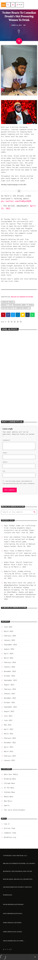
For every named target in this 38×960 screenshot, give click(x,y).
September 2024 (10, 645)
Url (4, 471)
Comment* (6, 440)
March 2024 (8, 658)
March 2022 (8, 734)
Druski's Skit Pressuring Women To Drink (17, 305)
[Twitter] (7, 949)
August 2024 (9, 649)
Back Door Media (9, 399)
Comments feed (10, 833)
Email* (5, 462)
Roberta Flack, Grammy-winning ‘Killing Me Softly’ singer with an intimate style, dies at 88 (19, 573)
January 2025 (9, 640)
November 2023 (10, 671)
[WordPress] (5, 949)
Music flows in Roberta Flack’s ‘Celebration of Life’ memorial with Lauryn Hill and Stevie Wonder (20, 553)
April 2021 (8, 747)
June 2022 (8, 720)
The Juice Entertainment (14, 810)
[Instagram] (9, 949)
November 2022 (10, 698)
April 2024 (8, 653)
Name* (5, 453)
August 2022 (9, 711)
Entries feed (9, 828)
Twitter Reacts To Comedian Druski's (16, 308)
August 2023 (9, 685)
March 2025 (8, 631)
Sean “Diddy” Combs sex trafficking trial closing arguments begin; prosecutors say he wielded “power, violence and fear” (18, 365)
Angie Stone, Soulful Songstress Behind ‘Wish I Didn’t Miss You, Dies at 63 (18, 564)
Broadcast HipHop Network (22, 297)
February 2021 (10, 756)
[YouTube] (3, 949)
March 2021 (8, 751)
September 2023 (10, 680)
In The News (9, 788)
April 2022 (8, 729)
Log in (7, 824)
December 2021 (10, 743)
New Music (8, 801)
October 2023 (9, 676)
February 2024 (10, 662)
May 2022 (7, 725)
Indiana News (9, 792)
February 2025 (10, 636)
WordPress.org (10, 837)
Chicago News (9, 783)
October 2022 (9, 702)
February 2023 (10, 689)
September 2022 (10, 707)
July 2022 (8, 716)
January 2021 (9, 760)
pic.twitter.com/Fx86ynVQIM (16, 201)
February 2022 (10, 738)
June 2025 (8, 627)
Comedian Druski (8, 302)
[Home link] (3, 4)
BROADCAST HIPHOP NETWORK (15, 608)
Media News (8, 797)
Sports (7, 805)
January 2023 (9, 694)
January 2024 (9, 667)
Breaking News (9, 359)
